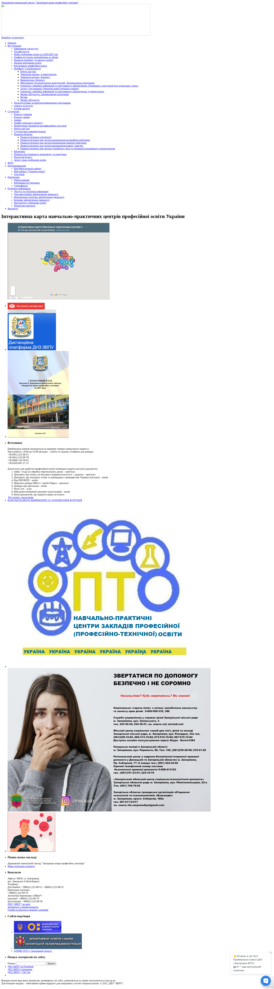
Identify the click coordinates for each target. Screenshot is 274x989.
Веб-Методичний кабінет (27, 168)
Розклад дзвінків (23, 114)
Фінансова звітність (24, 205)
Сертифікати (21, 185)
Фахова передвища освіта (28, 63)
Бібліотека (19, 151)
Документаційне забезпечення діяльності (36, 194)
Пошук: (12, 963)
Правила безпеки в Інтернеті (35, 137)
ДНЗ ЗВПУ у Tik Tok (19, 972)
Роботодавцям (21, 180)
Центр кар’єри (28, 71)
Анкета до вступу (23, 105)
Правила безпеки (23, 134)
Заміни (17, 120)
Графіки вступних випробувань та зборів (36, 57)
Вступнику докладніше (20, 497)
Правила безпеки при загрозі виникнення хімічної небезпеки (53, 143)
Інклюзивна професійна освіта (30, 65)
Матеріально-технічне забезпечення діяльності (39, 197)
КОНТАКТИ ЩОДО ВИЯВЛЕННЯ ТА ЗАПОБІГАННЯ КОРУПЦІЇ (45, 500)
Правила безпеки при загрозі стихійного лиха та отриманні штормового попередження (67, 148)
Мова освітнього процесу (21, 866)
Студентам (13, 111)
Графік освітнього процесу (28, 123)
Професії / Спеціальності (27, 68)
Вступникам (14, 45)
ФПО (10, 163)
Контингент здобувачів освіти (30, 203)
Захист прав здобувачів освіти (30, 160)
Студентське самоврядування (30, 131)
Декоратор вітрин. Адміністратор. (38, 74)
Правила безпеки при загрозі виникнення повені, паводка (51, 145)
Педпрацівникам (17, 165)
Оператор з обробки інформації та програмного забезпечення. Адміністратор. (62, 91)
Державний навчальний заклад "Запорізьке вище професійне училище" (40, 2)
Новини (12, 43)
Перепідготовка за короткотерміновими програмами (42, 103)
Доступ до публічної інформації (31, 191)
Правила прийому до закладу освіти (33, 60)
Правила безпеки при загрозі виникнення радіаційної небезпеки (55, 140)
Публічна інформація (19, 188)
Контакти (13, 208)
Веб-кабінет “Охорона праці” (30, 171)
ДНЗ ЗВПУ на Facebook (20, 966)
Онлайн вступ (21, 51)
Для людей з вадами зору (29, 305)
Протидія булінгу (23, 157)
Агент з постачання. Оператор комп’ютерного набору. (49, 88)
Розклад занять (22, 117)
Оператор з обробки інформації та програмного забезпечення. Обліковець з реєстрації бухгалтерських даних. (79, 85)
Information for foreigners (27, 183)
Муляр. (24, 97)
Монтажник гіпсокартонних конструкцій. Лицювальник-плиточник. (57, 83)
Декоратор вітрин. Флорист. (35, 77)
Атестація (19, 174)
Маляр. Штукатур (29, 100)
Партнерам (14, 177)
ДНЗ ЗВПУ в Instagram (20, 969)
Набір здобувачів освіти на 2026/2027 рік (36, 54)
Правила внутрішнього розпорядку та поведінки (40, 154)
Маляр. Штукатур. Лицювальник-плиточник (44, 94)
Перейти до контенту (12, 37)
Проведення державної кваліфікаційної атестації (40, 125)
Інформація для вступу (26, 48)
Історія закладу (22, 108)
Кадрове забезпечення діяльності (31, 200)
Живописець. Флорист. (32, 80)
